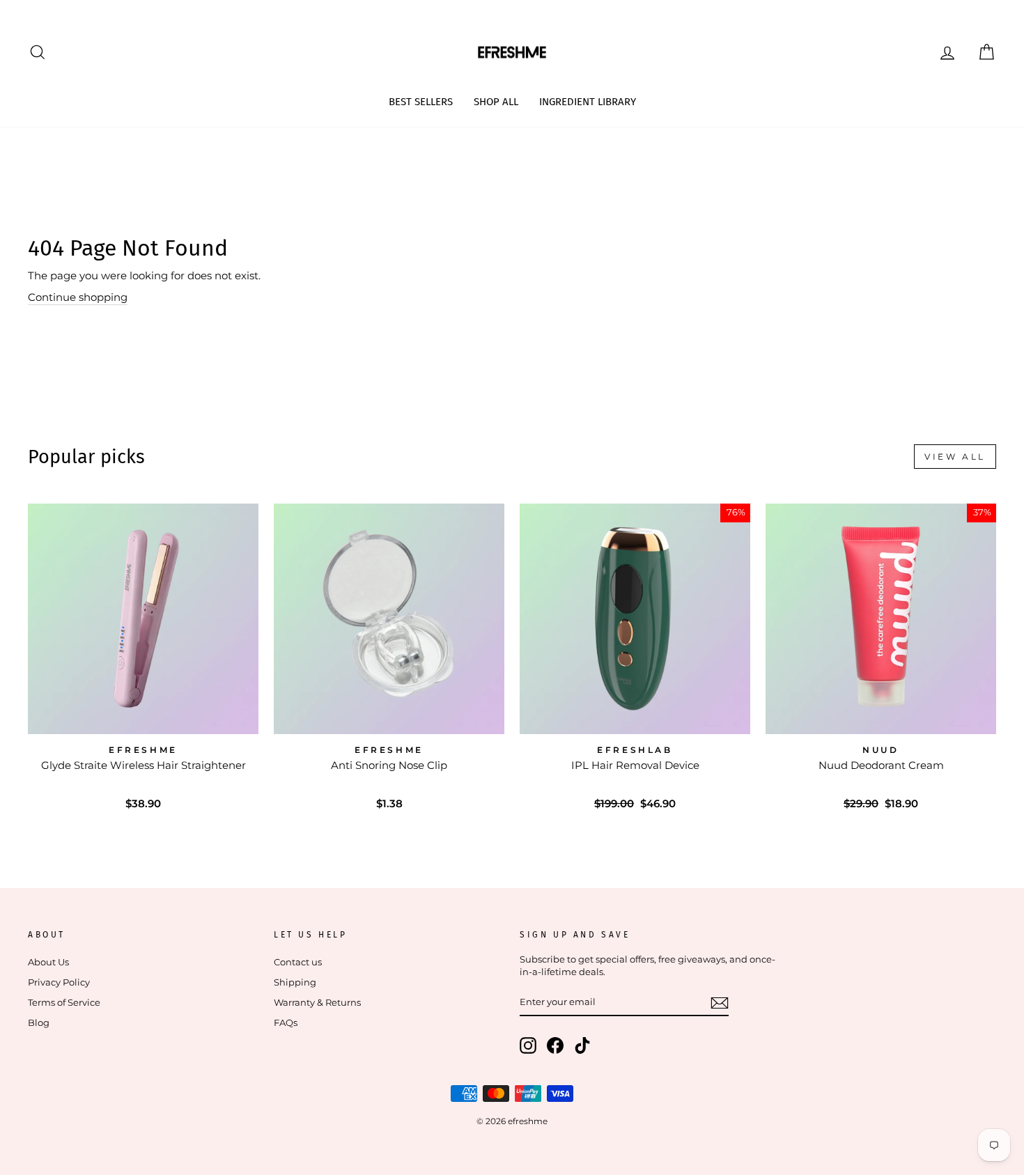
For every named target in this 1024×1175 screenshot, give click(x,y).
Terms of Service (64, 1002)
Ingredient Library (587, 101)
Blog (38, 1023)
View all (955, 456)
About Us (48, 962)
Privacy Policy (59, 982)
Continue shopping (77, 297)
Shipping (295, 982)
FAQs (285, 1023)
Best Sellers (421, 101)
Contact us (298, 962)
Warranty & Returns (317, 1002)
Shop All (496, 101)
